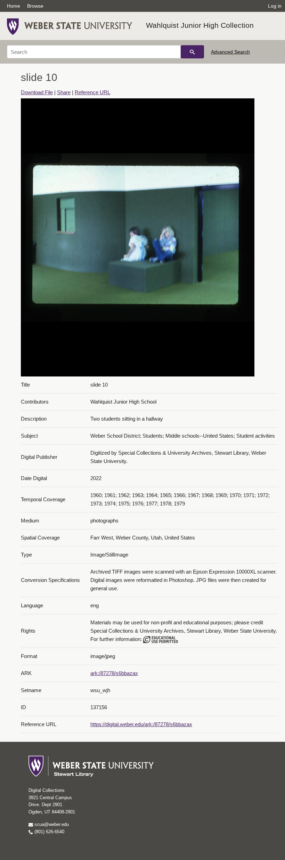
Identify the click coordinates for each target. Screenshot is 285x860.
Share (64, 92)
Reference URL (92, 92)
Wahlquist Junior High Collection (200, 25)
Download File (37, 92)
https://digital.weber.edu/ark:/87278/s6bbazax (141, 724)
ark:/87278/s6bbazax (114, 673)
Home (13, 6)
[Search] (192, 51)
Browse (35, 6)
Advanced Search (230, 52)
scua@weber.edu (51, 824)
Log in (275, 6)
